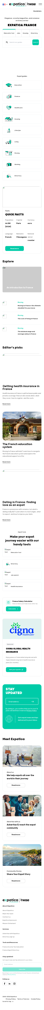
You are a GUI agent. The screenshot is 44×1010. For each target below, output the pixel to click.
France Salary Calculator (22, 601)
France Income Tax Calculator (13, 947)
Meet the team (8, 914)
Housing (25, 33)
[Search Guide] (7, 42)
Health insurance (17, 586)
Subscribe (22, 969)
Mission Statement (9, 923)
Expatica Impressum (10, 920)
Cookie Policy (35, 999)
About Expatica (8, 910)
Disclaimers (37, 11)
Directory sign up (9, 937)
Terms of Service (23, 999)
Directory (34, 33)
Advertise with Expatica (11, 933)
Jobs (18, 33)
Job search (15, 575)
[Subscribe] (34, 701)
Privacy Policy (32, 711)
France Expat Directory (11, 950)
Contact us (7, 917)
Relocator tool (9, 33)
